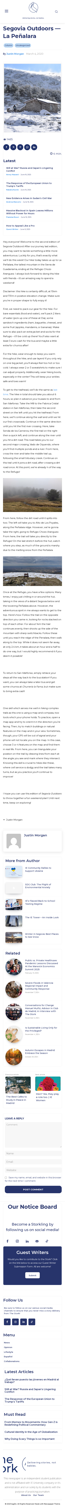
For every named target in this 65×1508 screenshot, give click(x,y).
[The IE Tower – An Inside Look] (13, 921)
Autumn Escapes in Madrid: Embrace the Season (40, 1052)
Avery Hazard (12, 174)
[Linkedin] (34, 147)
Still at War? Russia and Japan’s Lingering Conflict (30, 1390)
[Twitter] (13, 147)
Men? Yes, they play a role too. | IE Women (47, 1097)
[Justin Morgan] (13, 841)
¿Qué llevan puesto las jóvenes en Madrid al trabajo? (32, 1381)
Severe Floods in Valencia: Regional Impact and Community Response (39, 986)
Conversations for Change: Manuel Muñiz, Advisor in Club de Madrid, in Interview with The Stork (41, 1010)
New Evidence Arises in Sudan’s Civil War (29, 198)
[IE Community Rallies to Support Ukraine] (13, 871)
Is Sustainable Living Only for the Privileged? (41, 1029)
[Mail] (37, 1241)
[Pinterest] (20, 147)
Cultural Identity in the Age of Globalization (31, 1432)
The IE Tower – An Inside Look (42, 917)
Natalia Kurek (12, 190)
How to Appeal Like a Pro (20, 225)
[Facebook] (6, 147)
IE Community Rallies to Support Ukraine (38, 869)
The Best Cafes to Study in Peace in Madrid (16, 1099)
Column (8, 45)
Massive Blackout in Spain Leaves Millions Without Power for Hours (29, 212)
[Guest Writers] (32, 1266)
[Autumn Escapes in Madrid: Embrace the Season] (13, 1056)
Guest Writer (12, 229)
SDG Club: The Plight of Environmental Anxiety (38, 886)
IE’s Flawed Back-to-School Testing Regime (40, 902)
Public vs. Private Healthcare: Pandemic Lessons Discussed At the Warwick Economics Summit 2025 (41, 965)
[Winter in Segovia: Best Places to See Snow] (13, 937)
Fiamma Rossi (12, 217)
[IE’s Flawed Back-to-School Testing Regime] (13, 904)
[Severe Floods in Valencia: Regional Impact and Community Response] (13, 989)
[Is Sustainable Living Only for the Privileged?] (13, 1034)
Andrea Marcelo (13, 202)
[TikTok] (47, 1241)
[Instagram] (17, 1241)
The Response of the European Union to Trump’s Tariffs (30, 1400)
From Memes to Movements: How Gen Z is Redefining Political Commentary (31, 1423)
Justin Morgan (15, 53)
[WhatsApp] (27, 147)
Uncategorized (23, 45)
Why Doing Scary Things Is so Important (30, 1439)
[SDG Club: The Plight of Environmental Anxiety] (13, 888)
